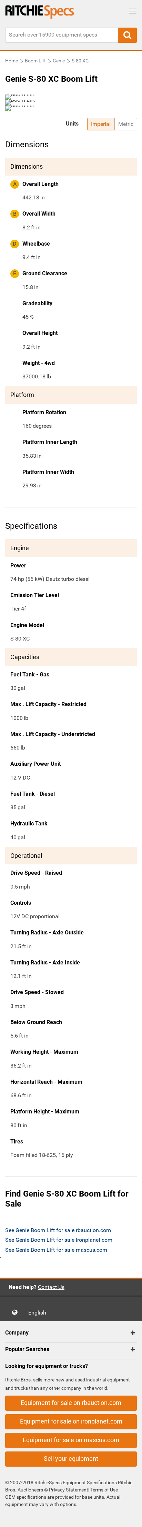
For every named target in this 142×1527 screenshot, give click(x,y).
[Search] (127, 35)
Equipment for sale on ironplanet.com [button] (71, 1421)
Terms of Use (103, 1490)
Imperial (101, 124)
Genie (59, 60)
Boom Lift (35, 60)
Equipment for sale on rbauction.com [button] (71, 1402)
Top (129, 1517)
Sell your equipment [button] (71, 1458)
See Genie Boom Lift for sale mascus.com (56, 1250)
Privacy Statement (68, 1490)
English (39, 1312)
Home (11, 60)
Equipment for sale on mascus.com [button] (71, 1440)
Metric (125, 124)
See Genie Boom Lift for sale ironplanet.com (58, 1240)
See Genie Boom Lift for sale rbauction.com (58, 1230)
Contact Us (51, 1287)
